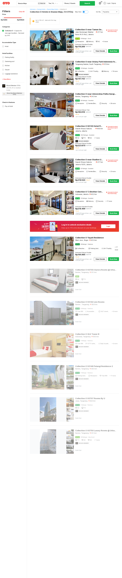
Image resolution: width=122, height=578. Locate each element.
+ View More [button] (6, 79)
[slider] (3, 18)
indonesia (32, 9)
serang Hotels (41, 9)
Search (87, 3)
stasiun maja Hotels (52, 9)
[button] (21, 12)
